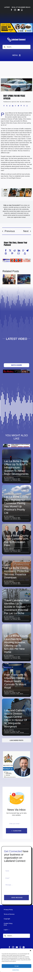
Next (26, 231)
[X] (6, 106)
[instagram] (15, 10)
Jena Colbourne (26, 101)
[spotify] (24, 947)
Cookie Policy (15, 969)
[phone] (21, 10)
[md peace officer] (16, 77)
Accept (16, 966)
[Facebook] (4, 106)
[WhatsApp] (15, 106)
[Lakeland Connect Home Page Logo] (16, 37)
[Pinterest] (21, 106)
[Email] (24, 106)
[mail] (19, 10)
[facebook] (11, 10)
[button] (30, 950)
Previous (10, 231)
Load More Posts (16, 740)
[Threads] (6, 253)
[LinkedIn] (12, 106)
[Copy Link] (27, 106)
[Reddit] (9, 106)
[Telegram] (18, 106)
